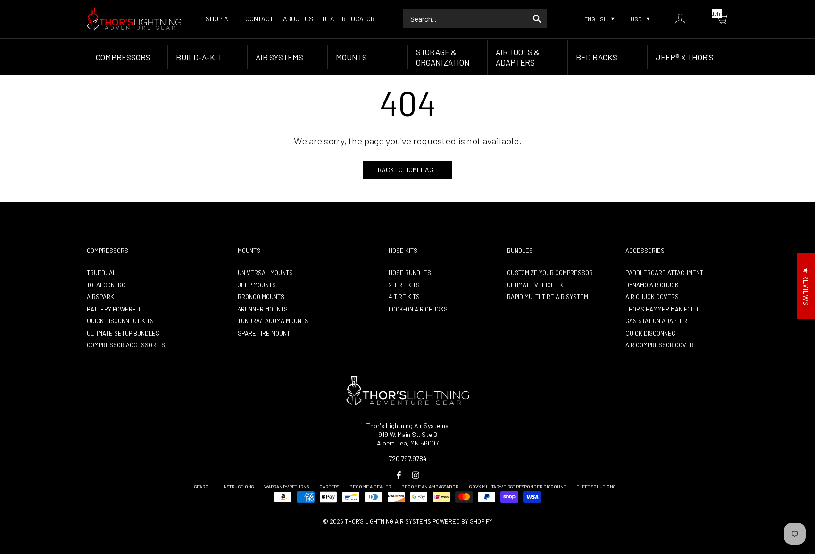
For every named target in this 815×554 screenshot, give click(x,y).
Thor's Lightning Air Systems (388, 521)
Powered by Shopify (462, 521)
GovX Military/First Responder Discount (517, 486)
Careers (329, 486)
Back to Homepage (407, 170)
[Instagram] (415, 475)
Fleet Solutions (595, 486)
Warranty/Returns (286, 486)
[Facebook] (399, 475)
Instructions (238, 486)
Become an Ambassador (429, 486)
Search (203, 486)
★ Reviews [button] (806, 286)
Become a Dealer (370, 486)
